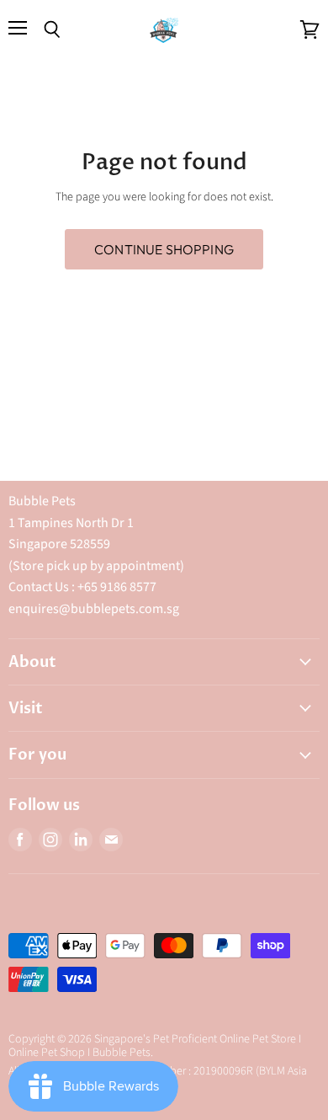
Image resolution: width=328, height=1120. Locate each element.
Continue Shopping (164, 249)
